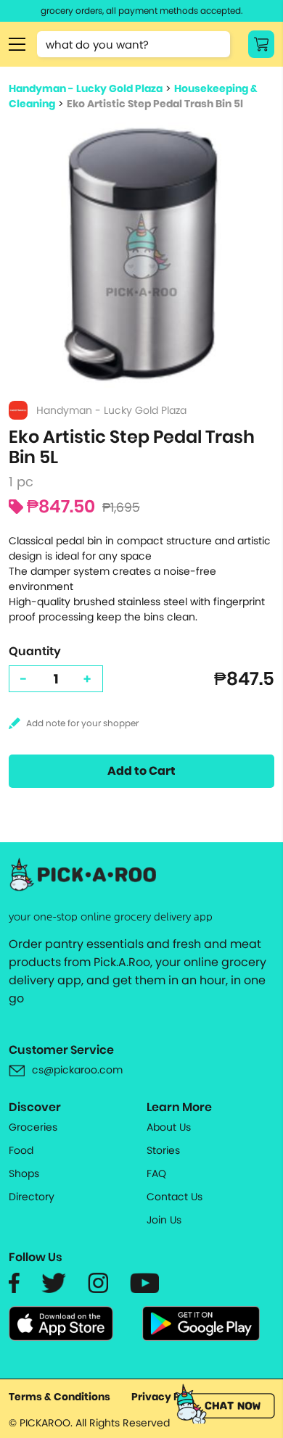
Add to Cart (141, 770)
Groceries (33, 1127)
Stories (163, 1150)
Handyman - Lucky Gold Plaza (86, 88)
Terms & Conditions (59, 1396)
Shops (24, 1173)
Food (21, 1150)
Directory (31, 1196)
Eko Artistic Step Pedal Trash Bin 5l (155, 103)
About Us (169, 1127)
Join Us (164, 1220)
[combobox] (133, 44)
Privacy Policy (168, 1396)
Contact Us (174, 1196)
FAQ (156, 1173)
